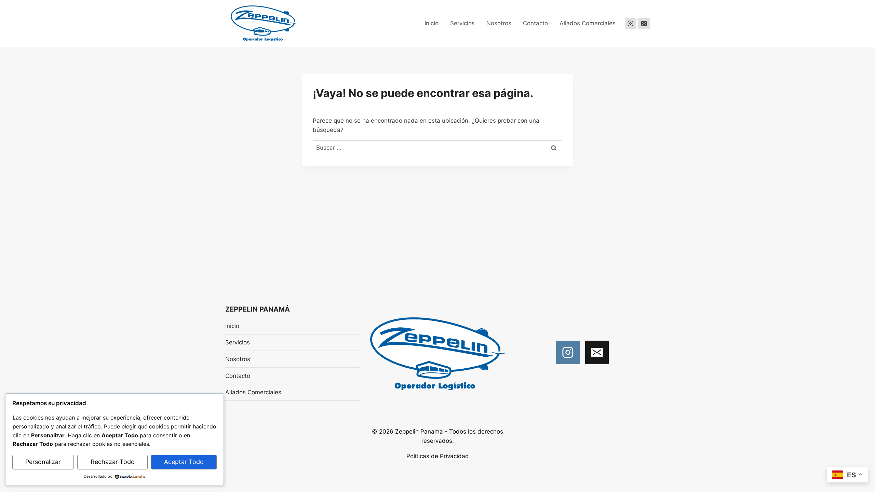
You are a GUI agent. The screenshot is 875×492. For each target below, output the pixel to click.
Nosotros (498, 23)
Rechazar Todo (113, 461)
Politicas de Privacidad (437, 456)
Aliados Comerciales (588, 23)
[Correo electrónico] (644, 23)
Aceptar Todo (184, 461)
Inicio (432, 23)
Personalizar (43, 461)
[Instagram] (630, 23)
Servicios (462, 23)
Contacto (535, 23)
